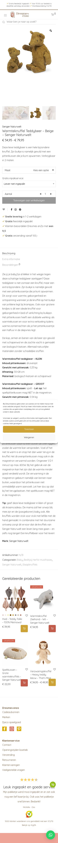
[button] (50, 834)
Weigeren (29, 437)
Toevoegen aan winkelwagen (29, 200)
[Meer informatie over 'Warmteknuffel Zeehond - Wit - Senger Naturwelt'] (52, 628)
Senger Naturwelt (11, 126)
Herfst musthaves (42, 559)
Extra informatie (11, 259)
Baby (20, 559)
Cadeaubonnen (10, 712)
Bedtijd (28, 559)
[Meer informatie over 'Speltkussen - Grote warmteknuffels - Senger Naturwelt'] (24, 683)
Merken (6, 717)
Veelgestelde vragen (13, 769)
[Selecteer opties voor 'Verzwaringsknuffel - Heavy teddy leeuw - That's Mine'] (52, 682)
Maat (7, 170)
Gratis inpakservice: (13, 178)
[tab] (29, 253)
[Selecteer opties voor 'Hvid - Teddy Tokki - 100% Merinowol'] (24, 628)
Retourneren (9, 759)
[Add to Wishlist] (4, 209)
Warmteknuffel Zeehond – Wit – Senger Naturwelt (39, 619)
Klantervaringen (11, 764)
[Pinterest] (20, 209)
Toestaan (29, 429)
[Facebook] (11, 209)
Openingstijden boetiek (15, 749)
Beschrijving (8, 253)
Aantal (8, 193)
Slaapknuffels (29, 564)
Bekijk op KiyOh (29, 825)
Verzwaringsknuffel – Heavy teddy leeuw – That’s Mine (40, 675)
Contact (6, 744)
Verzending (8, 754)
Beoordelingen (11, 264)
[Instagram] (16, 209)
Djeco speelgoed (11, 722)
